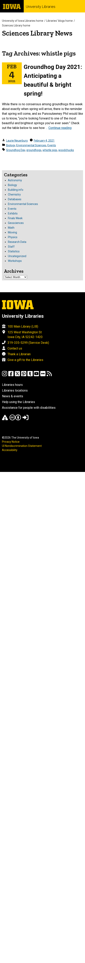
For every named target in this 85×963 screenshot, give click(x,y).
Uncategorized (17, 256)
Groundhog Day (15, 150)
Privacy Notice (11, 441)
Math (11, 227)
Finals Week (15, 218)
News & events (12, 396)
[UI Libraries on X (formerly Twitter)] (17, 375)
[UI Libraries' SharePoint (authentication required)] (25, 419)
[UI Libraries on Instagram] (4, 375)
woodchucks (66, 150)
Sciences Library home (16, 25)
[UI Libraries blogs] (49, 375)
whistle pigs (49, 150)
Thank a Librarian (19, 354)
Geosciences (16, 223)
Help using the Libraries (18, 402)
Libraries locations (15, 390)
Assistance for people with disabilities (29, 408)
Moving (12, 232)
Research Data (17, 241)
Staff (11, 246)
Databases (14, 199)
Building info (15, 189)
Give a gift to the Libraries (25, 360)
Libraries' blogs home (59, 20)
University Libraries (40, 7)
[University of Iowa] (12, 6)
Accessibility (9, 450)
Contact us (15, 348)
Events (51, 145)
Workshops (15, 260)
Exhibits (13, 213)
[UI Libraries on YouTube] (36, 375)
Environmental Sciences (31, 145)
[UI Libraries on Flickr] (42, 375)
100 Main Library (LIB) (23, 326)
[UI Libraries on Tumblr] (30, 375)
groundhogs (33, 150)
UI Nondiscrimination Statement (22, 445)
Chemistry (14, 194)
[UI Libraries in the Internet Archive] (5, 419)
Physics (12, 237)
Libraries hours (12, 385)
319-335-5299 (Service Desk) (28, 343)
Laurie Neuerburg (17, 140)
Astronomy (15, 180)
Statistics (14, 251)
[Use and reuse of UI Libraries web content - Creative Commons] (15, 419)
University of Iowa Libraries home (22, 20)
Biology (10, 145)
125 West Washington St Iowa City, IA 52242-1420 (25, 334)
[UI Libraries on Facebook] (10, 375)
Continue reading (60, 128)
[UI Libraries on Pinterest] (23, 375)
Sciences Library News (37, 33)
